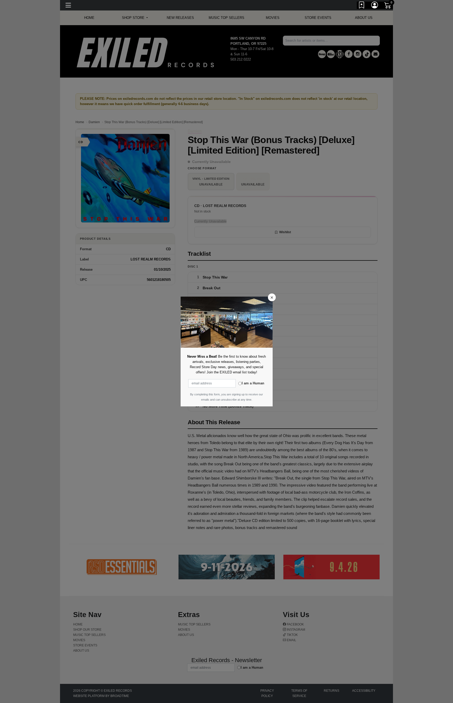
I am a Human (253, 383)
